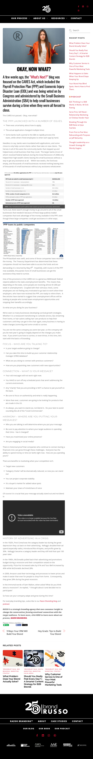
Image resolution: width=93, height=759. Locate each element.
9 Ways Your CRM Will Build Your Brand (17, 632)
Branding (6, 671)
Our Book (44, 728)
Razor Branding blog (48, 601)
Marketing (15, 671)
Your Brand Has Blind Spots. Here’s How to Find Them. (79, 86)
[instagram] (87, 6)
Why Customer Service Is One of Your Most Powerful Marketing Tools (53, 679)
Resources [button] (58, 18)
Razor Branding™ (21, 721)
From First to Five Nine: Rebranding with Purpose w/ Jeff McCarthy (79, 135)
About (42, 721)
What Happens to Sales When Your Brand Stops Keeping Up (79, 76)
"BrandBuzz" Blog (9, 669)
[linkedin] (83, 6)
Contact (76, 18)
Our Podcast (62, 728)
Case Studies (59, 721)
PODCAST (76, 97)
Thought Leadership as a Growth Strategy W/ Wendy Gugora (79, 145)
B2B (18, 669)
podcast (6, 604)
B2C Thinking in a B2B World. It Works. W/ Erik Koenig (78, 105)
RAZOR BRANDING (19, 618)
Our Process (19, 18)
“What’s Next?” (39, 77)
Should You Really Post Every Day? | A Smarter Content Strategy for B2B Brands (33, 681)
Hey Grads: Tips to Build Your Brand (49, 632)
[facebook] (78, 6)
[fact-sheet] (78, 10)
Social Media (28, 673)
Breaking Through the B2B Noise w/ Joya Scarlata (78, 125)
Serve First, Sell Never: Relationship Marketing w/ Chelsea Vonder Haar (79, 115)
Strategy (6, 673)
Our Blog (28, 728)
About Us (39, 18)
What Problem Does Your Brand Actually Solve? (11, 679)
